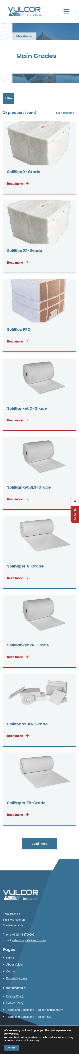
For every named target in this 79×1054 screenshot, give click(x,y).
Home (10, 957)
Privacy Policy (15, 996)
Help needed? (66, 113)
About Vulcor (14, 964)
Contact (11, 971)
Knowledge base (16, 978)
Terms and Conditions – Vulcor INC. (29, 1016)
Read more (15, 183)
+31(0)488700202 (23, 934)
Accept (11, 1047)
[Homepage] (24, 11)
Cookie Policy (14, 1003)
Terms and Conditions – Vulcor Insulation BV (34, 1010)
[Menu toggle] (66, 11)
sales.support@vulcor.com (29, 940)
